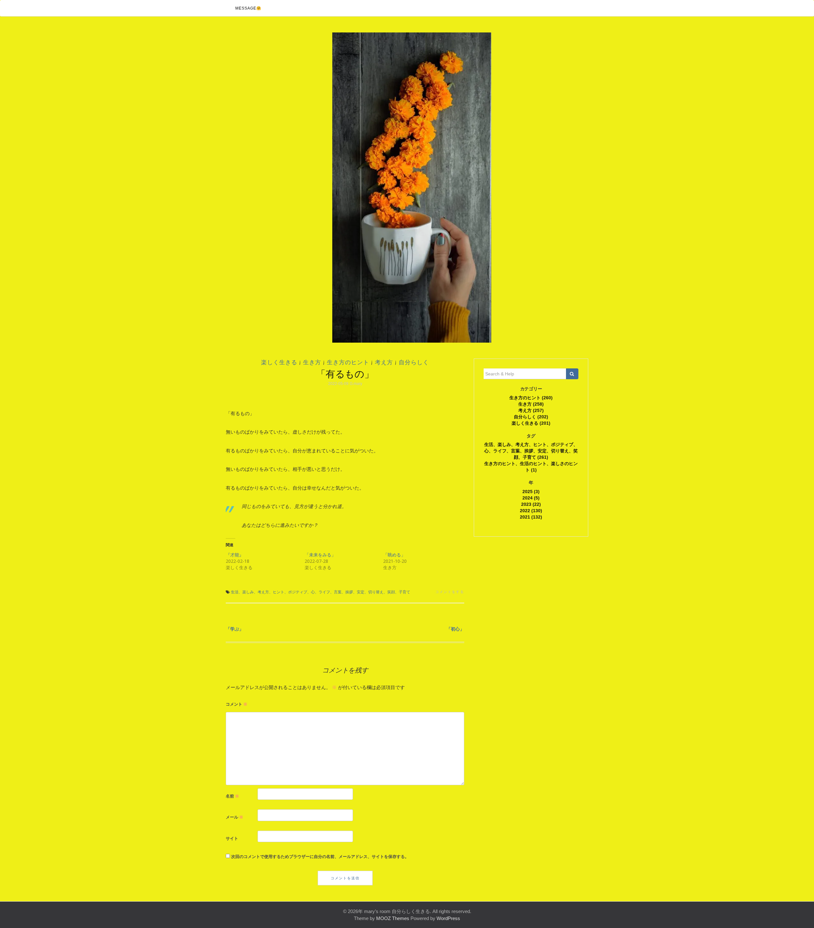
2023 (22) (531, 504)
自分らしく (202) (531, 416)
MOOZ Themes (392, 918)
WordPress (448, 918)
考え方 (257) (531, 410)
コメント (236, 704)
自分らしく (414, 362)
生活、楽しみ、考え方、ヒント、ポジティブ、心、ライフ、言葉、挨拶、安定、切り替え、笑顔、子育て (320, 592)
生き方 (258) (531, 404)
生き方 (312, 362)
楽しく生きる (279, 362)
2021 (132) (531, 517)
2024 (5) (531, 497)
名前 (232, 796)
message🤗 (248, 8)
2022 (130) (531, 510)
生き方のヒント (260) (531, 397)
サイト (232, 838)
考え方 (384, 362)
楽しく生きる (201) (531, 423)
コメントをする (449, 591)
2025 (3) (531, 491)
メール (234, 817)
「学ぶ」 (235, 628)
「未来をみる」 (320, 555)
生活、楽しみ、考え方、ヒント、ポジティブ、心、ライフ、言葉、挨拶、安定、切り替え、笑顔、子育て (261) (531, 451)
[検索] (572, 373)
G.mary (356, 383)
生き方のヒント (348, 362)
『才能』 (235, 555)
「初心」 (455, 628)
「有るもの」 (345, 373)
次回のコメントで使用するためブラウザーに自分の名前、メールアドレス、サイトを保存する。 (320, 856)
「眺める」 (394, 555)
